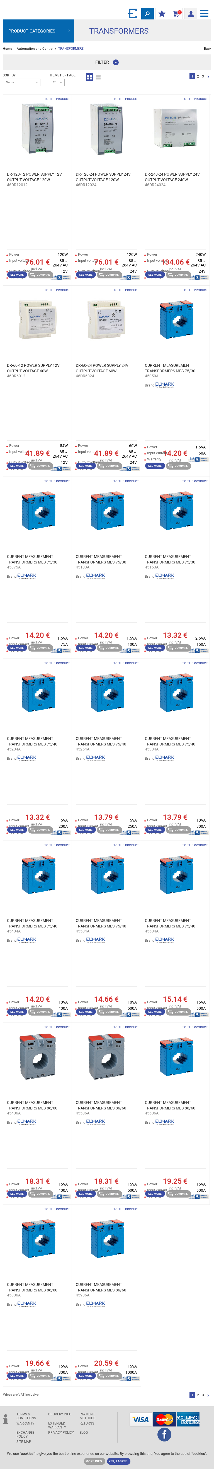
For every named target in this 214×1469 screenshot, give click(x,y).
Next (208, 77)
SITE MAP (23, 1442)
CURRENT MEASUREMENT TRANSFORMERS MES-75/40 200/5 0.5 (32, 741)
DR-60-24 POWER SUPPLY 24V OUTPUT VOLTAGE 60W (102, 368)
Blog (84, 1433)
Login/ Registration (190, 12)
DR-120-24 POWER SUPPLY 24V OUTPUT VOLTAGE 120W (103, 177)
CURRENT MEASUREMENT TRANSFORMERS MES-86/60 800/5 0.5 (32, 1287)
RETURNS (87, 1423)
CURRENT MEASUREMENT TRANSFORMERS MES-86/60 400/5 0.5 (32, 1105)
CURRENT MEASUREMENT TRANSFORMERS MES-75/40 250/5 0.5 (101, 741)
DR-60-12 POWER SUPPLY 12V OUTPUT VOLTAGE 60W (33, 368)
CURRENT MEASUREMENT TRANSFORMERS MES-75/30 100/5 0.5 (101, 559)
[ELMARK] (132, 13)
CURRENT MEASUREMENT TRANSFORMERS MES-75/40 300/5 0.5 (170, 741)
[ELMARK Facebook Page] (164, 1440)
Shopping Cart (175, 13)
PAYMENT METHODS (87, 1416)
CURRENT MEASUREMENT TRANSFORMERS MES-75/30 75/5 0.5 (32, 559)
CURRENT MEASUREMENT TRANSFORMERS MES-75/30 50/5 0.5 (170, 368)
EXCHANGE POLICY (25, 1434)
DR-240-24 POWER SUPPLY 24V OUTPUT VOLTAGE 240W (172, 177)
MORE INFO (94, 1461)
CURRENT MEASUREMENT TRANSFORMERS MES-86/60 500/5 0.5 (101, 1105)
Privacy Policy (61, 1433)
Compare (43, 274)
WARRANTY (25, 1423)
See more (17, 274)
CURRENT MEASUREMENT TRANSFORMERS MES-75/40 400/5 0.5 (32, 923)
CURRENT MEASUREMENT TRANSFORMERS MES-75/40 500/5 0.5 (101, 923)
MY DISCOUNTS (161, 14)
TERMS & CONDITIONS (26, 1416)
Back (207, 49)
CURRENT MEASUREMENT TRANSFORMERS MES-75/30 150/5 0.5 (170, 559)
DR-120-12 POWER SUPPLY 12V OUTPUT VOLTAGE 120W (34, 177)
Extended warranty (57, 1425)
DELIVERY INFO (59, 1414)
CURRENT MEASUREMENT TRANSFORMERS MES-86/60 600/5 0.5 (170, 1105)
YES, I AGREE (118, 1461)
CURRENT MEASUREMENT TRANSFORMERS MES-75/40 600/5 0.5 (170, 923)
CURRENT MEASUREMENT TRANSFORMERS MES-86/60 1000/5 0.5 (101, 1287)
